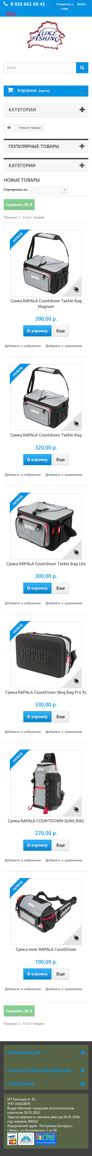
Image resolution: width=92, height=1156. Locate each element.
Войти (82, 4)
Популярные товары (34, 146)
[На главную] (8, 128)
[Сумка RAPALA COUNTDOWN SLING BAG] (46, 783)
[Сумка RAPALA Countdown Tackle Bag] (46, 397)
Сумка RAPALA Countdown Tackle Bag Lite (46, 563)
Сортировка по (15, 189)
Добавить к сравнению (64, 346)
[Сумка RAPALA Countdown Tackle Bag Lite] (46, 526)
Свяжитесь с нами (64, 6)
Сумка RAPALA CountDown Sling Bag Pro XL (46, 692)
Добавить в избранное (23, 346)
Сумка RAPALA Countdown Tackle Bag (46, 435)
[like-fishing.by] (46, 35)
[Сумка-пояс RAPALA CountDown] (46, 912)
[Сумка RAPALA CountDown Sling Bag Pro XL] (46, 655)
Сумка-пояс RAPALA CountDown (46, 949)
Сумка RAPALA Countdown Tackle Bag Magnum (46, 303)
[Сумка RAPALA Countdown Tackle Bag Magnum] (46, 263)
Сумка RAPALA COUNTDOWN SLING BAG (46, 820)
